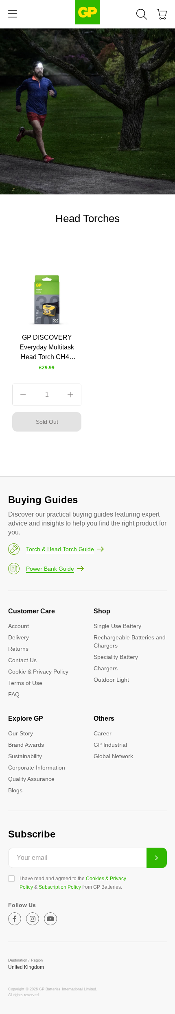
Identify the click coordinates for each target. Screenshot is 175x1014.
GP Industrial (110, 744)
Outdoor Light (111, 679)
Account (18, 626)
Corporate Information (36, 767)
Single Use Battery (117, 626)
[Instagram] (32, 918)
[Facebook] (14, 918)
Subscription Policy (60, 887)
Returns (18, 648)
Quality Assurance (31, 779)
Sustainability (25, 756)
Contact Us (22, 660)
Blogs (15, 790)
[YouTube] (50, 918)
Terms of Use (25, 683)
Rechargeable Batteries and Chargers (130, 641)
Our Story (20, 733)
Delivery (18, 637)
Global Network (113, 756)
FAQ (14, 694)
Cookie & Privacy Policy (38, 671)
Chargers (106, 668)
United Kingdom (26, 967)
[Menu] (12, 14)
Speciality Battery (116, 657)
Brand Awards (26, 744)
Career (103, 733)
